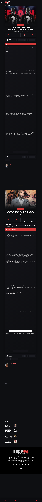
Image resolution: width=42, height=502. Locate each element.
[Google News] (21, 40)
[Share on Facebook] (23, 157)
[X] (19, 40)
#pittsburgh (15, 292)
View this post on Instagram (15, 330)
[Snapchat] (32, 40)
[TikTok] (31, 464)
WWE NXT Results (7, 429)
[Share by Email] (34, 157)
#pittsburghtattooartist (21, 292)
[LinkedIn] (23, 40)
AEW (22, 2)
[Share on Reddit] (32, 157)
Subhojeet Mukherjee (13, 363)
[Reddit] (34, 40)
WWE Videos (20, 208)
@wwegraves (17, 287)
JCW (34, 2)
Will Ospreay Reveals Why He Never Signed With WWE (8, 442)
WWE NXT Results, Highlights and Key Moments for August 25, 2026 (8, 431)
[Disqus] (20, 397)
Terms (21, 468)
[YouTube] (27, 40)
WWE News (8, 5)
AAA (30, 2)
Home (13, 2)
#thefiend (11, 292)
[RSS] (33, 464)
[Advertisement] (12, 105)
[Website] (30, 165)
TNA (26, 2)
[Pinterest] (25, 40)
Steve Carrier (15, 31)
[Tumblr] (22, 464)
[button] (36, 2)
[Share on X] (25, 157)
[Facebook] (16, 40)
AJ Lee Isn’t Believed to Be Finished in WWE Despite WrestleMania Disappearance (8, 426)
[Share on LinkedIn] (27, 157)
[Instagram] (30, 40)
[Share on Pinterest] (30, 157)
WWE (18, 2)
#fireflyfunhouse (12, 293)
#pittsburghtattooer (28, 292)
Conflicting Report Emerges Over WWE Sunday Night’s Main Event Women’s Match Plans (8, 437)
